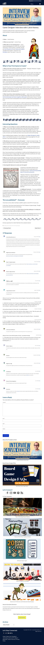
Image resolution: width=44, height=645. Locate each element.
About (16, 637)
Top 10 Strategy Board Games (22, 516)
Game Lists (8, 636)
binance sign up (9, 345)
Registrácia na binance (10, 252)
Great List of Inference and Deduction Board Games (22, 601)
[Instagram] (11, 493)
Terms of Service (11, 639)
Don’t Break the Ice (8, 49)
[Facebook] (7, 493)
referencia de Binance (10, 329)
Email (4, 423)
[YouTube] (14, 493)
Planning (15, 225)
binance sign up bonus (10, 271)
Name (4, 418)
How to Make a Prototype (22, 581)
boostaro (8, 389)
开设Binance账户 (9, 281)
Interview (8, 225)
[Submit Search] (29, 1)
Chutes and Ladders (19, 49)
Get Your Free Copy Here (22, 486)
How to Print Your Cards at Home (22, 536)
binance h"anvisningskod (11, 381)
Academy (14, 636)
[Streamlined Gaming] (22, 3)
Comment (4, 402)
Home (4, 636)
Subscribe (5, 639)
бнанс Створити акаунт (10, 262)
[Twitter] (5, 633)
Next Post (37, 228)
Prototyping (18, 225)
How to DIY (11, 637)
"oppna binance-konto (10, 290)
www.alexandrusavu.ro (11, 237)
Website (4, 428)
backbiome (8, 371)
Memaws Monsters (11, 225)
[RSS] (22, 493)
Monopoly (5, 52)
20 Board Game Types (22, 560)
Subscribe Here (22, 617)
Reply (39, 236)
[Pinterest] (18, 493)
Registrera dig (9, 363)
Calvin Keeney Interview (22, 460)
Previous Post (7, 228)
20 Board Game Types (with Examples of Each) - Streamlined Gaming (16, 335)
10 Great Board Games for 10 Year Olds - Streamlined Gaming (15, 309)
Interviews (5, 637)
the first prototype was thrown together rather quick (15, 97)
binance (7, 355)
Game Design (5, 225)
